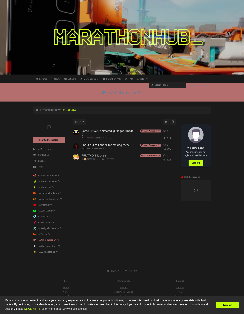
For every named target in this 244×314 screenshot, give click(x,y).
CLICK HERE (32, 308)
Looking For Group (123, 291)
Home (66, 287)
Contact (180, 287)
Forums (123, 287)
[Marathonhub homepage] (122, 37)
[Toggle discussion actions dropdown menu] (175, 131)
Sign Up (196, 162)
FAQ (180, 291)
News (65, 291)
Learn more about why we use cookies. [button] (64, 308)
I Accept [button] (227, 305)
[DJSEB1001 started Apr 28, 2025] (76, 157)
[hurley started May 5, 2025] (76, 132)
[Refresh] (173, 122)
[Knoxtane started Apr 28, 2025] (76, 146)
